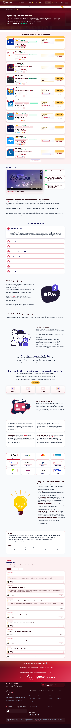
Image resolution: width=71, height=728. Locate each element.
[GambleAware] (50, 677)
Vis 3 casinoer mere (35, 160)
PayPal (27, 421)
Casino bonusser (32, 698)
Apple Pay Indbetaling (34, 30)
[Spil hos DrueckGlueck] (10, 104)
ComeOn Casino (19, 75)
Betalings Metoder (32, 703)
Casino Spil (31, 701)
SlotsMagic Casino (19, 63)
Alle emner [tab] (9, 568)
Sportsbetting (31, 695)
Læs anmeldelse (59, 42)
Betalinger (12, 9)
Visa (55, 6)
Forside (7, 9)
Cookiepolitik (59, 701)
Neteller (44, 6)
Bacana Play (18, 51)
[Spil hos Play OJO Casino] (10, 140)
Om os (39, 693)
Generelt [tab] (20, 568)
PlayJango (17, 112)
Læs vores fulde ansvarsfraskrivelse (34, 720)
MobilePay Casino (19, 6)
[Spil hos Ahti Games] (10, 42)
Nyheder (40, 698)
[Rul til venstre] (15, 7)
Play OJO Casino (19, 136)
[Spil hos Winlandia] (10, 128)
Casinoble (10, 201)
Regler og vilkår (60, 703)
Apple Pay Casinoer (10, 30)
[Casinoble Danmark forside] (7, 2)
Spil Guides (31, 709)
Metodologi (17, 30)
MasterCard (55, 436)
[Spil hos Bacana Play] (10, 55)
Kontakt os (40, 701)
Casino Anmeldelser (33, 706)
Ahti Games (17, 39)
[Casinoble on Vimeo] (36, 715)
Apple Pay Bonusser (56, 30)
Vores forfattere (41, 695)
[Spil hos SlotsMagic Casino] (10, 67)
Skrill (40, 6)
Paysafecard (34, 6)
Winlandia (17, 124)
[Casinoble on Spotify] (38, 715)
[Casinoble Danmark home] (9, 691)
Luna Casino (18, 148)
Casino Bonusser (35, 382)
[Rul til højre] (64, 7)
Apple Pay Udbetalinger (45, 30)
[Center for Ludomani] (30, 677)
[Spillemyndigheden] (20, 677)
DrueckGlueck (18, 99)
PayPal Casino (28, 6)
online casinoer (13, 296)
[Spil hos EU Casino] (10, 92)
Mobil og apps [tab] (15, 568)
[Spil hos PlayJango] (10, 116)
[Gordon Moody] (40, 677)
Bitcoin (25, 435)
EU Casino (17, 87)
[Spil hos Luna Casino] (10, 152)
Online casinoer (32, 693)
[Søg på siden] (66, 3)
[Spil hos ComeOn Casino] (10, 80)
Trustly (59, 6)
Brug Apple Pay (25, 30)
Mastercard (50, 6)
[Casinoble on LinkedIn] (30, 715)
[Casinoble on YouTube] (33, 715)
